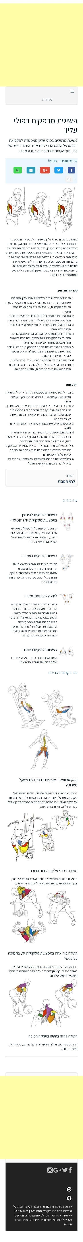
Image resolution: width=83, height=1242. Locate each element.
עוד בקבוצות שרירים (62, 672)
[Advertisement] (41, 45)
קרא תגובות (66, 481)
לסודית (47, 99)
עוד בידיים (69, 500)
